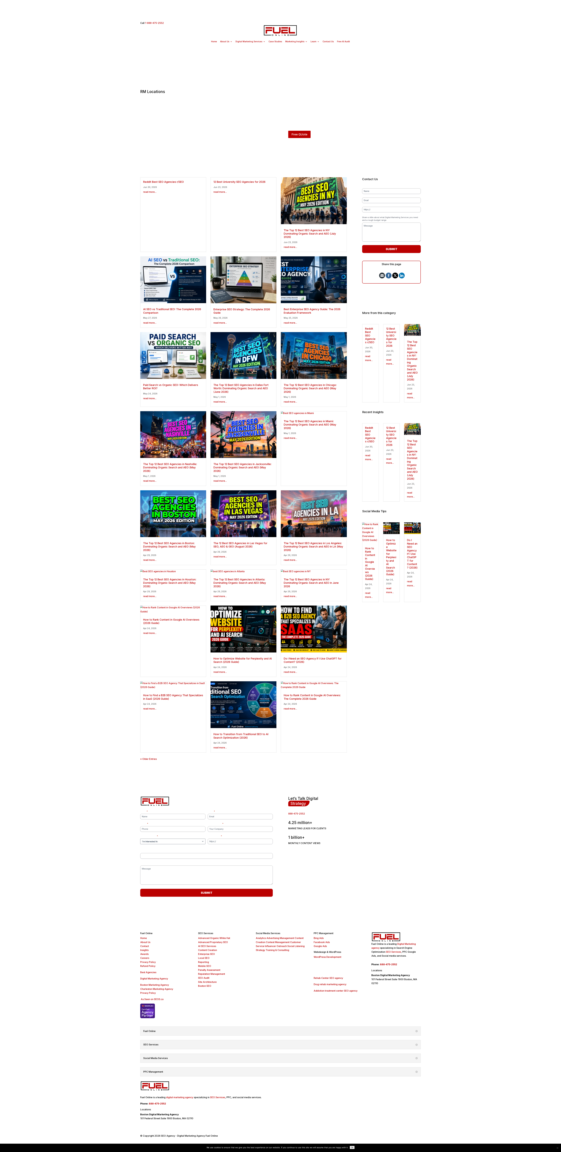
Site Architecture (207, 981)
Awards (144, 954)
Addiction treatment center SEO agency (335, 990)
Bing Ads (319, 938)
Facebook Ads (322, 942)
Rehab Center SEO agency (328, 978)
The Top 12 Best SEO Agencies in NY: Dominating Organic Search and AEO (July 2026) (310, 234)
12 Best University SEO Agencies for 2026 (239, 181)
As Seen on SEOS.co (152, 999)
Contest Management (278, 942)
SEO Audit (203, 977)
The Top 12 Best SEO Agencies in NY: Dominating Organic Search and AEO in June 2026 (311, 583)
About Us (224, 41)
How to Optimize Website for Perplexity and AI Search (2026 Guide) (391, 557)
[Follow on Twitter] (399, 998)
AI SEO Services (207, 946)
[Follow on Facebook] (392, 998)
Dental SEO (320, 967)
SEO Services (393, 951)
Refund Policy (147, 966)
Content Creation (207, 950)
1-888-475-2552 (154, 22)
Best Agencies (148, 972)
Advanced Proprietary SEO (213, 942)
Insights (144, 950)
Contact (144, 946)
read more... (149, 191)
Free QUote (299, 134)
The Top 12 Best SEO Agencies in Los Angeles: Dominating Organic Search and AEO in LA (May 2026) (313, 547)
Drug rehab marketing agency (330, 984)
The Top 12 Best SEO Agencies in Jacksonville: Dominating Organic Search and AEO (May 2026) (242, 467)
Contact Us (328, 41)
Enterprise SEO (206, 954)
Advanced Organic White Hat (214, 938)
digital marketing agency (179, 1097)
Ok (352, 1147)
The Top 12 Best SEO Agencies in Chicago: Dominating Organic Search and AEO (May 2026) (310, 388)
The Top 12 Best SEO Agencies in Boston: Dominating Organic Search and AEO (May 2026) (169, 547)
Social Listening (296, 946)
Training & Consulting (277, 950)
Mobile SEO (204, 966)
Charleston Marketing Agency (156, 988)
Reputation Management (211, 973)
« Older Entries (148, 758)
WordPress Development (327, 956)
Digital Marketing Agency (154, 978)
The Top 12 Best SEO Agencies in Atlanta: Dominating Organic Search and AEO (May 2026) (239, 583)
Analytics (261, 938)
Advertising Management (280, 938)
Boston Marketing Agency (154, 984)
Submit (391, 249)
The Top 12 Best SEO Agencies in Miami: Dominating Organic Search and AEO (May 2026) (310, 425)
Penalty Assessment (209, 969)
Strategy (260, 950)
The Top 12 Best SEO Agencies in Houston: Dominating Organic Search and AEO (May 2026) (169, 583)
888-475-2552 (296, 813)
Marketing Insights (294, 41)
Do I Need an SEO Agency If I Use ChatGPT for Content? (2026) (412, 554)
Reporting (203, 962)
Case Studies (275, 41)
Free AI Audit (343, 41)
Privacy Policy (148, 962)
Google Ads (320, 946)
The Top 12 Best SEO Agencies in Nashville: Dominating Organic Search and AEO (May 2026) (170, 467)
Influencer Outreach (276, 946)
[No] (557, 1147)
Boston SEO (204, 985)
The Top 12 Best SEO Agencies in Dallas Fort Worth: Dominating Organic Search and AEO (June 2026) (241, 388)
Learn (313, 41)
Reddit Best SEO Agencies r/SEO (163, 181)
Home (214, 41)
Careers (144, 957)
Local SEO (203, 957)
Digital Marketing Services (249, 41)
